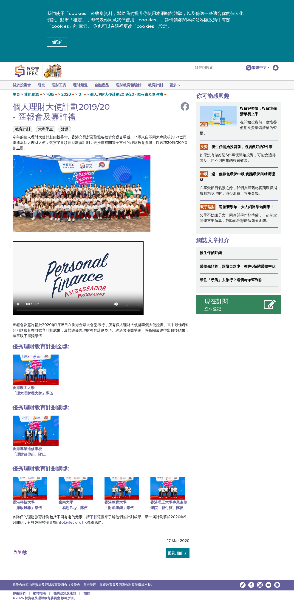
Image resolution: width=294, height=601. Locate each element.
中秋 (204, 174)
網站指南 (39, 593)
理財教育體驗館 (128, 85)
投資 (204, 124)
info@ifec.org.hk (72, 522)
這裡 (119, 26)
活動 (50, 94)
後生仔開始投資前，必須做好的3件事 (242, 147)
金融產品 (101, 85)
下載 (93, 517)
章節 (83, 26)
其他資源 (31, 94)
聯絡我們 (19, 593)
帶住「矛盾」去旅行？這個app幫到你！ (233, 280)
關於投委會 (22, 85)
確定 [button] (57, 42)
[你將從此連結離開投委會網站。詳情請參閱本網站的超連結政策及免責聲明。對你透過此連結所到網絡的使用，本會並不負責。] (251, 585)
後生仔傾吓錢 (211, 253)
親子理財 (207, 207)
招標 (87, 593)
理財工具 (59, 85)
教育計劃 (155, 85)
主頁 (16, 94)
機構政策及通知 (65, 593)
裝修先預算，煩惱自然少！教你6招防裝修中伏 (238, 266)
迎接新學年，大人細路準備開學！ (246, 207)
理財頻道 (80, 85)
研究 (41, 85)
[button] (260, 67)
